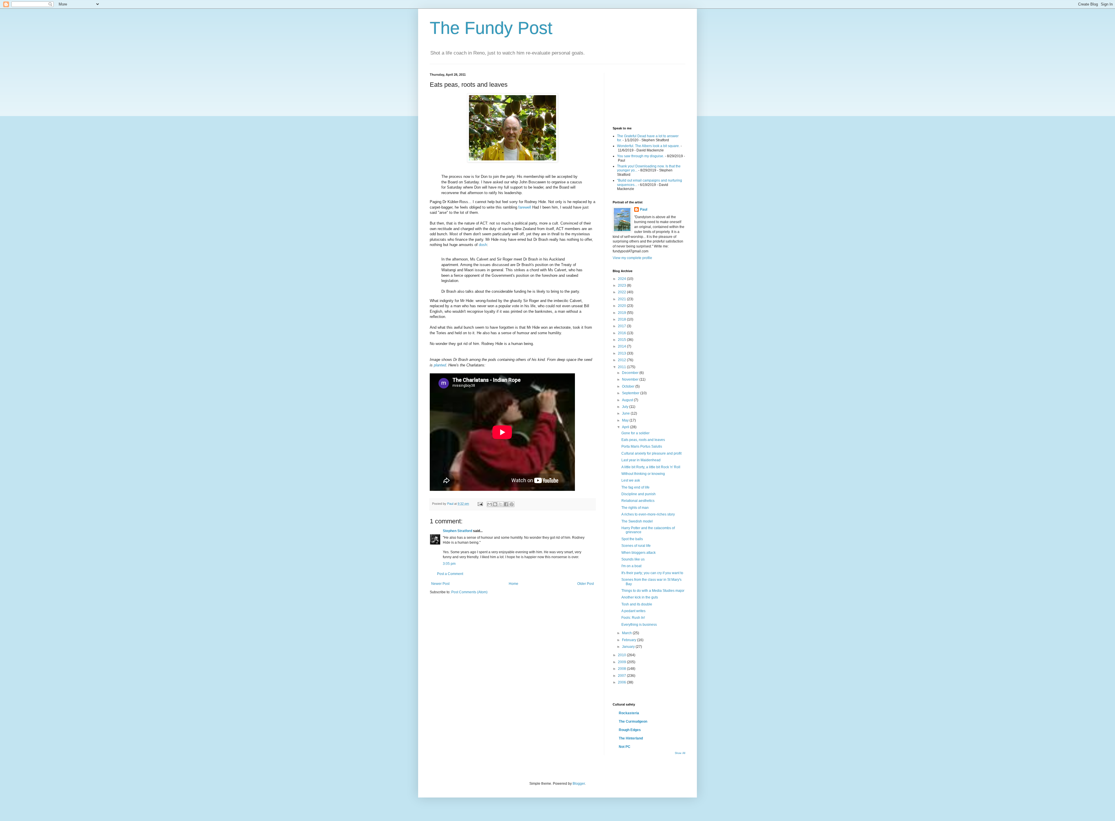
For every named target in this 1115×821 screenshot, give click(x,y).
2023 (622, 285)
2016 (622, 333)
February (629, 640)
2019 (622, 313)
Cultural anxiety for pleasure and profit (651, 453)
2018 (622, 319)
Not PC (624, 747)
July (625, 407)
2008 (622, 669)
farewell (524, 207)
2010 (622, 655)
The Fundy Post (491, 28)
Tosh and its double (636, 604)
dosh (483, 245)
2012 (622, 360)
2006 (622, 682)
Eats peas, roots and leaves (643, 440)
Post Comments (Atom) (469, 592)
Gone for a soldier (635, 433)
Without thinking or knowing (643, 474)
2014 (622, 346)
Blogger (579, 784)
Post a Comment (450, 574)
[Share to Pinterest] (512, 504)
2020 (622, 306)
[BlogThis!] (495, 504)
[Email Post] (480, 503)
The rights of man (635, 508)
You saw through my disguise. (640, 156)
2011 (622, 367)
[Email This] (489, 504)
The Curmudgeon (633, 721)
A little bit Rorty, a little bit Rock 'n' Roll (650, 467)
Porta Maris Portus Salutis (641, 446)
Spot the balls (632, 539)
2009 (622, 662)
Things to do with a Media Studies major (652, 591)
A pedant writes (633, 611)
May (626, 420)
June (626, 413)
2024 (622, 279)
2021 (622, 299)
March (627, 633)
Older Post (585, 584)
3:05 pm (449, 564)
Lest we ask (630, 480)
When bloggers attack (638, 553)
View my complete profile (632, 258)
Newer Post (440, 584)
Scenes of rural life (636, 546)
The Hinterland (631, 738)
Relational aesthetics (637, 501)
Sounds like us (633, 559)
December (630, 373)
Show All (680, 753)
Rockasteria (629, 713)
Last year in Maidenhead (641, 460)
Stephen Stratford (457, 531)
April (626, 427)
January (629, 647)
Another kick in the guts (639, 597)
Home (513, 584)
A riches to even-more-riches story (648, 514)
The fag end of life (635, 487)
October (628, 386)
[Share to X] (500, 504)
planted (440, 365)
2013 (622, 353)
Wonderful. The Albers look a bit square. (648, 146)
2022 (622, 292)
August (628, 400)
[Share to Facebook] (506, 504)
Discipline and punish (638, 494)
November (630, 379)
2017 (622, 326)
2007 (622, 676)
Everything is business (639, 625)
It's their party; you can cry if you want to (652, 573)
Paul (643, 209)
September (631, 393)
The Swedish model (637, 521)
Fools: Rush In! (633, 618)
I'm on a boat (631, 566)
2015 (622, 340)
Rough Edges (630, 730)
